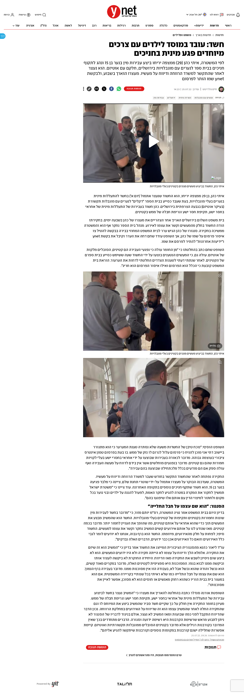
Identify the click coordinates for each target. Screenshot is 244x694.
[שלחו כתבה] (96, 88)
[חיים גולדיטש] (220, 89)
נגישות (22, 15)
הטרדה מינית (185, 98)
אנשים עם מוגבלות (203, 98)
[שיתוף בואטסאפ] (118, 88)
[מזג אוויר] (204, 16)
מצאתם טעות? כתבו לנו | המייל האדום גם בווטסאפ (199, 640)
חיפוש (38, 15)
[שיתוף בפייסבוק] (111, 88)
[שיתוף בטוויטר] (104, 88)
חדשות (219, 35)
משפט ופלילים (182, 35)
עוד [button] (17, 25)
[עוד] (83, 88)
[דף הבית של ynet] (122, 18)
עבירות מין (159, 98)
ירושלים (171, 98)
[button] (187, 14)
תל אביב (193, 15)
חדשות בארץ (203, 35)
